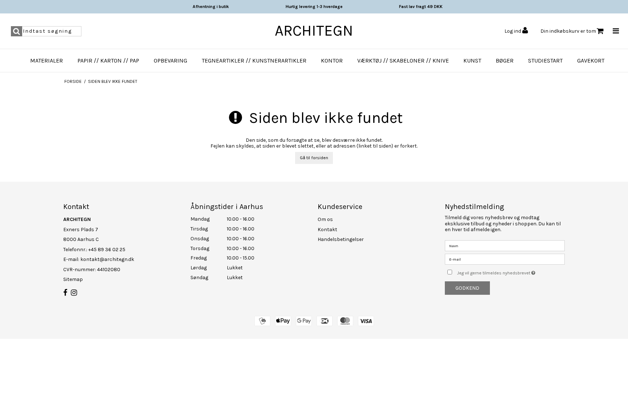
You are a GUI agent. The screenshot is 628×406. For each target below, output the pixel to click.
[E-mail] (505, 259)
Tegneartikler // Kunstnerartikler (254, 60)
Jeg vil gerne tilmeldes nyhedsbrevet (511, 271)
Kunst (472, 60)
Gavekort (590, 60)
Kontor (332, 60)
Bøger (505, 60)
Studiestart (545, 60)
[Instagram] (74, 293)
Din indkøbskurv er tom (568, 31)
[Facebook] (65, 293)
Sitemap (73, 279)
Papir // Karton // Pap (108, 60)
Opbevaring (170, 60)
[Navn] (505, 245)
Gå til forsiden (314, 157)
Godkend (467, 288)
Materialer (46, 60)
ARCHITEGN (314, 30)
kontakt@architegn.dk (107, 259)
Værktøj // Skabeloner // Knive (403, 60)
